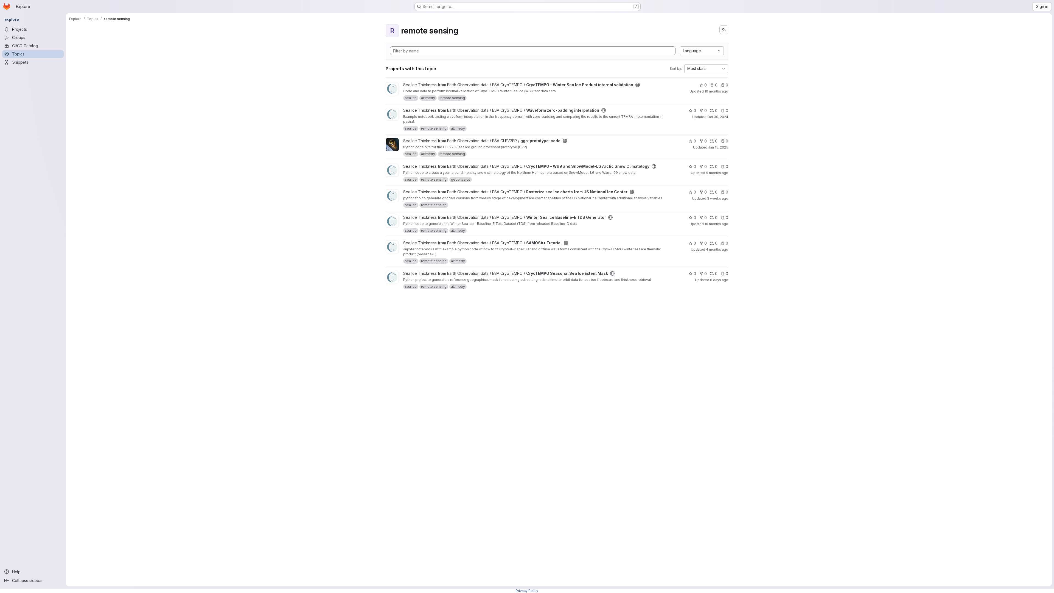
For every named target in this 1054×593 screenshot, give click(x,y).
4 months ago (717, 249)
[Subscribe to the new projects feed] (723, 29)
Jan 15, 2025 (718, 147)
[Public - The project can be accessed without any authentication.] (637, 85)
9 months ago (717, 173)
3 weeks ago (717, 198)
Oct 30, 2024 (717, 117)
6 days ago (719, 280)
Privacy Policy (527, 591)
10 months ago (716, 91)
